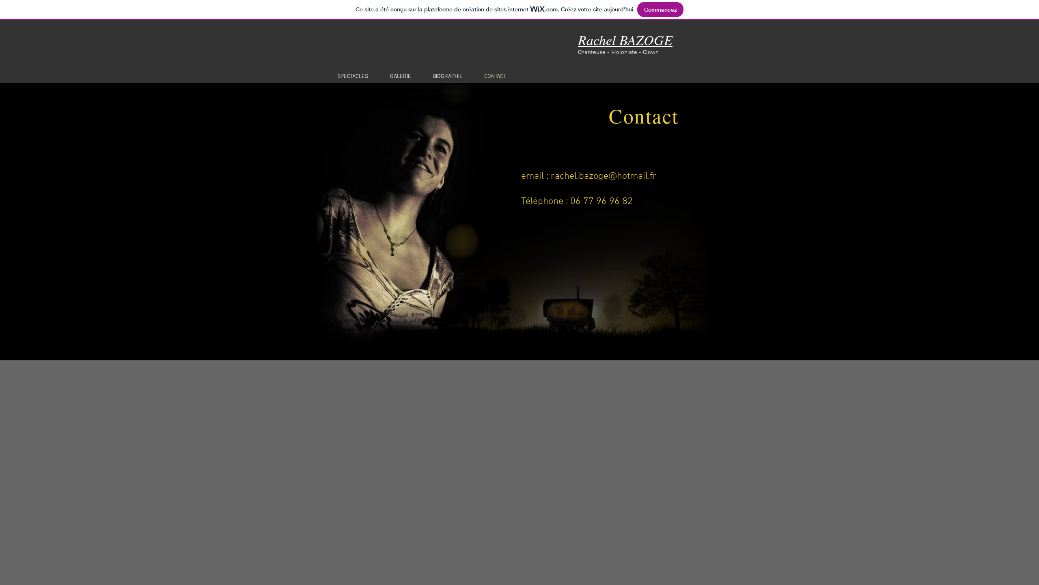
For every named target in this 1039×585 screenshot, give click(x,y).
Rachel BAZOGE (625, 39)
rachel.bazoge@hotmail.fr (604, 176)
